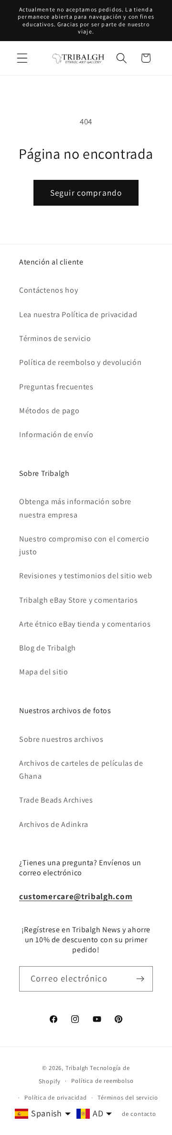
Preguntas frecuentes (56, 387)
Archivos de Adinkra (53, 824)
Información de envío (56, 435)
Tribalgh (76, 1068)
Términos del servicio (127, 1097)
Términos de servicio (55, 338)
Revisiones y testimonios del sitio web (85, 576)
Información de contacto (120, 1114)
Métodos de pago (49, 411)
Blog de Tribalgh (47, 648)
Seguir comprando (86, 192)
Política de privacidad (55, 1097)
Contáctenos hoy (48, 290)
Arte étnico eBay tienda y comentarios (85, 624)
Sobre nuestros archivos (61, 739)
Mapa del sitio (43, 672)
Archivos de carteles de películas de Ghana (81, 769)
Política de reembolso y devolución (80, 362)
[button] (22, 58)
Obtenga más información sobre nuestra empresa (75, 507)
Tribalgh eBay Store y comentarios (78, 600)
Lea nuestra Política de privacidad (78, 314)
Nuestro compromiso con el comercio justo (84, 545)
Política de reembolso (102, 1081)
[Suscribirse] (140, 979)
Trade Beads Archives (56, 800)
